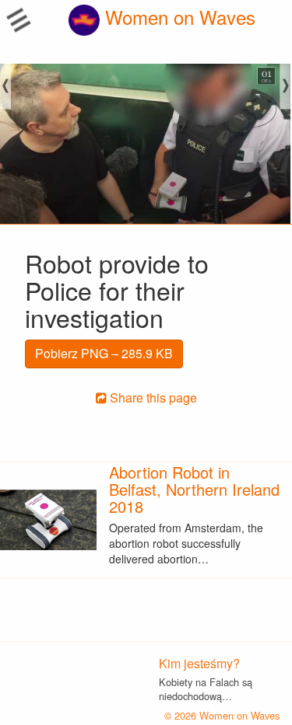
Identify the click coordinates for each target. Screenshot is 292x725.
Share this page (152, 397)
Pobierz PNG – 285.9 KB (104, 353)
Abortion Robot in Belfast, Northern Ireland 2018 (194, 489)
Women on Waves (177, 16)
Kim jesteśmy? (199, 663)
